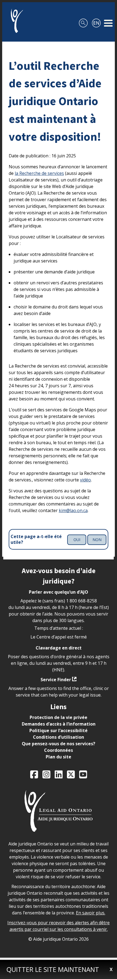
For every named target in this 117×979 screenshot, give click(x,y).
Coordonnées (58, 750)
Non (97, 539)
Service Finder (56, 680)
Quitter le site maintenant (53, 969)
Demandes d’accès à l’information (59, 724)
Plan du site (58, 757)
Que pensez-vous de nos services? (58, 744)
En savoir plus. (90, 913)
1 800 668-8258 (81, 601)
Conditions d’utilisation (58, 737)
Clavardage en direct (59, 648)
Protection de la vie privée (58, 717)
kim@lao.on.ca (73, 510)
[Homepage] (14, 21)
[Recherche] (83, 21)
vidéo (85, 480)
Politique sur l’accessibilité (58, 730)
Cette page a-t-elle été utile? (36, 539)
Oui (76, 539)
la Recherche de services (39, 173)
